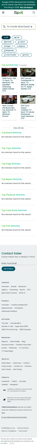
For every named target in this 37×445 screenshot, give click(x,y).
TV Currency (24, 348)
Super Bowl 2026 (21, 326)
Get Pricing (17, 369)
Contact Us (18, 366)
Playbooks (10, 50)
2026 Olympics (25, 329)
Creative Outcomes (23, 345)
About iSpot (6, 363)
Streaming (14, 290)
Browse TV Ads (7, 326)
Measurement (7, 308)
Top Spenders (15, 323)
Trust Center (22, 431)
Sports (22, 290)
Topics (22, 42)
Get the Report (26, 7)
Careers (26, 363)
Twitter (14, 381)
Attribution (19, 308)
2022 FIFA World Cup (9, 329)
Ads (17, 37)
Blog (23, 341)
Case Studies (10, 55)
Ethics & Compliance (9, 431)
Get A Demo (8, 269)
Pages (8, 46)
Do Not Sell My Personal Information (14, 417)
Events (4, 348)
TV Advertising (7, 351)
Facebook (5, 381)
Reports (22, 46)
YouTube (22, 381)
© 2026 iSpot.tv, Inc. (8, 428)
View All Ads (18, 128)
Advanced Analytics (9, 311)
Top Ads (5, 323)
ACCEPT (12, 443)
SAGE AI (22, 293)
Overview (5, 286)
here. (3, 413)
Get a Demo (6, 369)
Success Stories (8, 345)
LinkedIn (5, 384)
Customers (17, 363)
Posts (26, 55)
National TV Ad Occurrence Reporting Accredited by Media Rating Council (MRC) (19, 399)
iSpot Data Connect (9, 293)
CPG (28, 290)
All (7, 37)
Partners (28, 366)
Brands (9, 42)
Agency (4, 290)
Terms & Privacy (23, 428)
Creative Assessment (19, 305)
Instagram (14, 384)
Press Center (7, 366)
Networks (22, 286)
